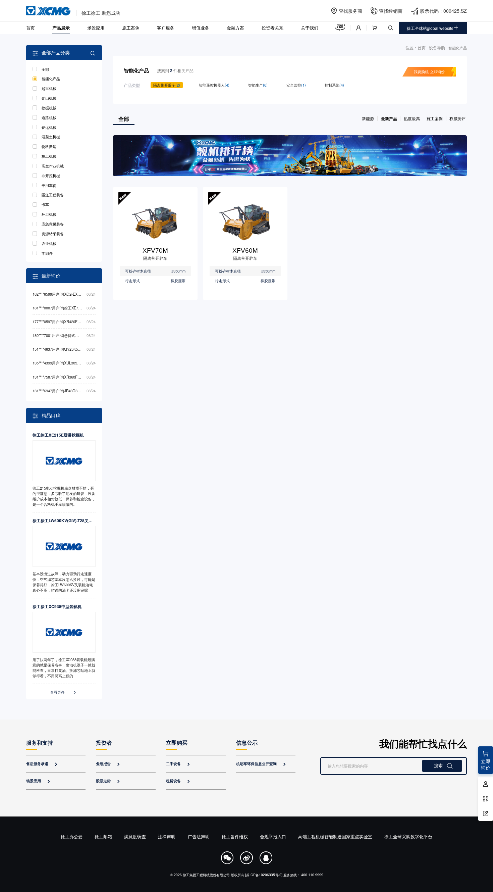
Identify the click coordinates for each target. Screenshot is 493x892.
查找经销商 (390, 10)
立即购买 (176, 742)
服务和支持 (39, 742)
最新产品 (389, 118)
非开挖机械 (51, 175)
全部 (45, 69)
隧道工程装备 (53, 194)
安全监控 (296, 85)
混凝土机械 (51, 136)
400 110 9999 (312, 874)
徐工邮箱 (103, 836)
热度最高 (412, 118)
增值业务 (200, 27)
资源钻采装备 (53, 233)
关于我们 (309, 27)
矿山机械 (49, 98)
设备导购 (437, 47)
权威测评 (457, 118)
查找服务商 (350, 10)
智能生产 (258, 85)
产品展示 (61, 28)
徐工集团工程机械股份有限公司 (206, 874)
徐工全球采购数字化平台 (408, 836)
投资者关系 (272, 27)
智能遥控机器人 (214, 85)
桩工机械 (49, 156)
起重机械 (49, 88)
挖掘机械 (49, 107)
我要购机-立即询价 (429, 71)
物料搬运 (49, 146)
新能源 (368, 118)
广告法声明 (199, 836)
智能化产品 (51, 78)
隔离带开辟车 (166, 85)
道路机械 (49, 117)
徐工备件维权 (235, 836)
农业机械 (49, 243)
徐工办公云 (72, 836)
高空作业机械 (53, 165)
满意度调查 (135, 836)
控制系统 (334, 85)
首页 (30, 27)
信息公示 (247, 742)
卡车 (45, 204)
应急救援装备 (53, 224)
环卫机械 (49, 214)
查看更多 (63, 692)
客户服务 (165, 27)
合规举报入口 (273, 836)
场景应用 (96, 27)
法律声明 (166, 836)
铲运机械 (49, 127)
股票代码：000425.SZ (443, 10)
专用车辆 (49, 185)
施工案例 (131, 27)
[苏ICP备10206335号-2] (263, 874)
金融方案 (235, 27)
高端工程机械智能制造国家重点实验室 (335, 836)
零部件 (47, 253)
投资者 (104, 742)
